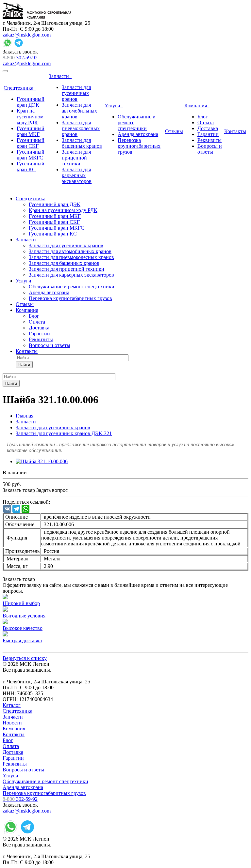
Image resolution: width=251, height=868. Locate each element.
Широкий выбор (21, 603)
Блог (8, 740)
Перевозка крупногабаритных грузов (44, 793)
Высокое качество (22, 628)
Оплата (11, 746)
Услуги (10, 775)
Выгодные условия (24, 615)
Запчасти (13, 717)
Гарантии (13, 758)
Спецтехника (17, 711)
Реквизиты (15, 764)
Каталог (12, 705)
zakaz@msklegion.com (27, 35)
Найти (24, 364)
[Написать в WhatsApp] (8, 46)
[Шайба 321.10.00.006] (42, 461)
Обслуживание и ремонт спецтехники (45, 781)
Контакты (14, 734)
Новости (12, 722)
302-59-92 (20, 57)
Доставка (13, 752)
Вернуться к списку (25, 658)
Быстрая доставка (22, 640)
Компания (14, 728)
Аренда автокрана (23, 787)
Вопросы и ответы (23, 769)
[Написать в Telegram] (19, 46)
